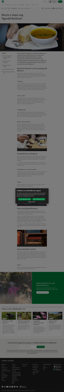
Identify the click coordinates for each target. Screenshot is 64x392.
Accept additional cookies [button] (24, 199)
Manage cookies (31, 201)
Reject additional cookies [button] (38, 199)
